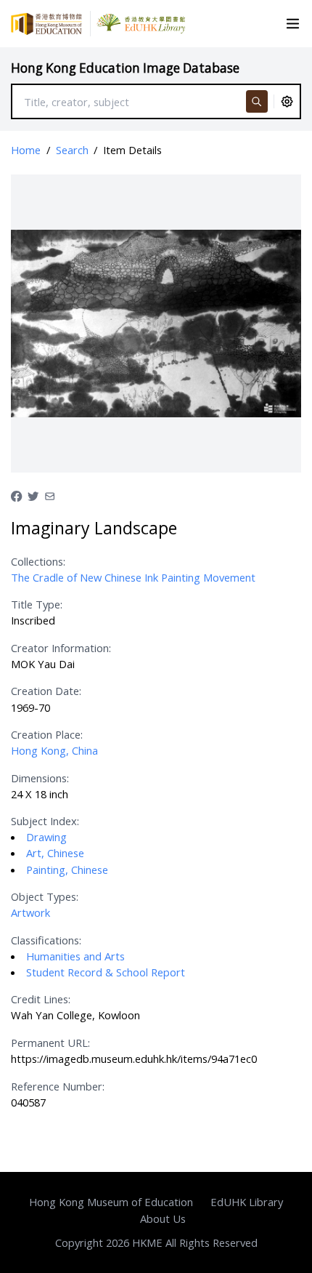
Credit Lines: (40, 999)
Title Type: (36, 604)
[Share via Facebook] (16, 494)
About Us (163, 1218)
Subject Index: (45, 821)
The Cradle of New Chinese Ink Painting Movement (133, 577)
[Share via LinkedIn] (49, 494)
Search (72, 149)
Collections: (38, 561)
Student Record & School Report (105, 972)
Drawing (46, 837)
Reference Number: (57, 1086)
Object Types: (44, 896)
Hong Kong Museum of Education (111, 1201)
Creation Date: (46, 690)
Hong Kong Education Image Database (125, 68)
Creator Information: (61, 647)
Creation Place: (47, 734)
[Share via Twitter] (33, 494)
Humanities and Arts (75, 956)
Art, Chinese (55, 853)
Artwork (30, 912)
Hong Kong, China (54, 750)
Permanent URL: (50, 1042)
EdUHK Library (246, 1201)
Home (26, 149)
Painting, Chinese (67, 869)
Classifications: (46, 940)
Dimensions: (40, 778)
